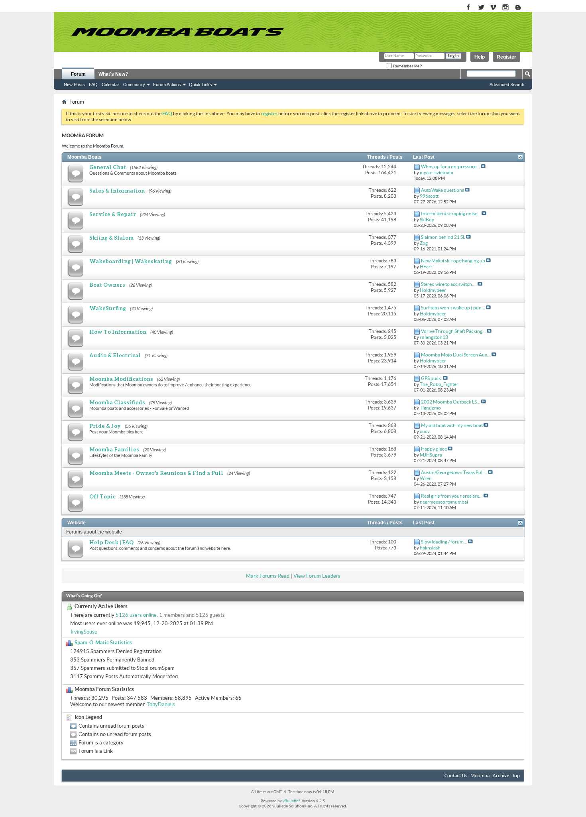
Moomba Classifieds (117, 402)
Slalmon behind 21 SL (443, 237)
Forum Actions (167, 84)
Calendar (110, 84)
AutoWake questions (442, 190)
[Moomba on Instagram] (505, 8)
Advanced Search (507, 84)
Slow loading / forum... (444, 541)
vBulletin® (292, 801)
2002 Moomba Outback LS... (450, 401)
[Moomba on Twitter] (481, 8)
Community (134, 84)
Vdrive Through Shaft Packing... (453, 331)
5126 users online (136, 615)
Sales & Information (117, 190)
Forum (78, 74)
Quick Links (200, 84)
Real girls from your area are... (452, 495)
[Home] (177, 32)
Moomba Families (114, 449)
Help (479, 57)
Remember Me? (407, 66)
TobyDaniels (161, 704)
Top (516, 775)
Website (76, 523)
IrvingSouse (84, 632)
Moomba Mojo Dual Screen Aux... (456, 354)
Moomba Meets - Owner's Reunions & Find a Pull (156, 473)
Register (506, 57)
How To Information (117, 332)
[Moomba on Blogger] (522, 8)
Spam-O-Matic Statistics (103, 643)
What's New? (113, 74)
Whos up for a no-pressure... (450, 166)
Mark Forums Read (267, 576)
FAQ (93, 84)
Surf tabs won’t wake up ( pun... (453, 307)
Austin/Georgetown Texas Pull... (454, 472)
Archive (501, 775)
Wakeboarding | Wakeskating (130, 261)
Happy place (434, 448)
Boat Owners (107, 285)
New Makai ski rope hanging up (453, 260)
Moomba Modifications (121, 379)
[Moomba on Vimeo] (493, 8)
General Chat (107, 167)
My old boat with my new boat (452, 425)
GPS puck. (431, 378)
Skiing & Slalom (111, 237)
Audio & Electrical (115, 355)
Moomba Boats (84, 157)
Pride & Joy (105, 426)
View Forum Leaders (316, 576)
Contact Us (455, 775)
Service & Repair (112, 214)
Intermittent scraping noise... (451, 213)
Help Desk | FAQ (111, 542)
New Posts (74, 84)
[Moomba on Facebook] (468, 8)
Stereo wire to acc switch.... (449, 284)
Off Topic (102, 496)
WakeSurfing (107, 308)
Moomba (480, 775)
